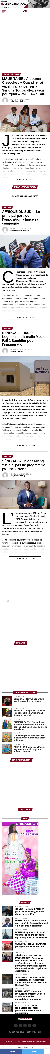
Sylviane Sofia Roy (18, 101)
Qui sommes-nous (16, 1032)
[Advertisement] (25, 46)
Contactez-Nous (34, 1032)
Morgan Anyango (18, 351)
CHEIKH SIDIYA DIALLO (20, 230)
